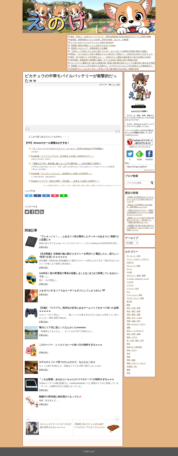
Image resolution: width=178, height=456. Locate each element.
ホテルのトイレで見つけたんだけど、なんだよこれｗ (67, 362)
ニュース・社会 (133, 288)
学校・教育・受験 (133, 314)
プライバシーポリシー (149, 170)
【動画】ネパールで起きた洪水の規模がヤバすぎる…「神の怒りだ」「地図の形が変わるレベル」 (140, 220)
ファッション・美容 (134, 295)
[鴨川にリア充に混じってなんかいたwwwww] (31, 332)
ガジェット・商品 (133, 266)
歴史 (128, 344)
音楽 (128, 373)
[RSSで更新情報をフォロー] (42, 212)
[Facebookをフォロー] (32, 212)
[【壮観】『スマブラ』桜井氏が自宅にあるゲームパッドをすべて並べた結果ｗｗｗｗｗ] (31, 313)
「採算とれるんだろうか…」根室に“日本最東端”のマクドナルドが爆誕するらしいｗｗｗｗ (140, 212)
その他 (129, 272)
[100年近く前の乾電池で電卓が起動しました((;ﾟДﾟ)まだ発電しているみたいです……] (31, 278)
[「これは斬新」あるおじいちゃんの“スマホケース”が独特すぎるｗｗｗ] (31, 384)
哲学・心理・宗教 (133, 308)
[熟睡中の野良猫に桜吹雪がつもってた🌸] (31, 401)
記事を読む (43, 247)
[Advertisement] (44, 52)
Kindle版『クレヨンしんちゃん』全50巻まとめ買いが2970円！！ (61, 173)
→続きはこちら (131, 135)
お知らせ (130, 262)
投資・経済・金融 (133, 334)
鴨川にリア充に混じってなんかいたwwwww (62, 327)
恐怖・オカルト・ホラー (136, 324)
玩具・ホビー (132, 350)
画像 (118, 85)
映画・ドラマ (132, 337)
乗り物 (129, 301)
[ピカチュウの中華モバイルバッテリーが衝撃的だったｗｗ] (46, 195)
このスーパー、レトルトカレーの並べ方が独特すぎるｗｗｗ (70, 344)
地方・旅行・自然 (133, 311)
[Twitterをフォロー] (27, 212)
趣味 (128, 370)
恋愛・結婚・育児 (133, 321)
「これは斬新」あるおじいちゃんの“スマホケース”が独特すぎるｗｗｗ (76, 379)
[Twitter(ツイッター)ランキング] (140, 145)
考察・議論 (131, 360)
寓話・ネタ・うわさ (134, 318)
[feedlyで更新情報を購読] (37, 212)
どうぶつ (130, 285)
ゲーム (113, 85)
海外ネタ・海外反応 (134, 347)
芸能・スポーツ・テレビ (136, 363)
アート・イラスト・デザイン (138, 259)
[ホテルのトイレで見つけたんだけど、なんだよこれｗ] (31, 367)
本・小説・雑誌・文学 (135, 340)
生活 (128, 353)
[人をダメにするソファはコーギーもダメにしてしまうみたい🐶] (31, 295)
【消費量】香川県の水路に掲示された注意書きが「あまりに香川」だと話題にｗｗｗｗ (140, 228)
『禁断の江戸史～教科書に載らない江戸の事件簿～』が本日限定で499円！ (66, 163)
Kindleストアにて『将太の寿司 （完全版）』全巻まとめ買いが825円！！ (65, 181)
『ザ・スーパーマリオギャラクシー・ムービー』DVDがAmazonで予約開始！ (67, 149)
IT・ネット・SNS (133, 256)
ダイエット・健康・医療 (136, 275)
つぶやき (130, 282)
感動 (128, 327)
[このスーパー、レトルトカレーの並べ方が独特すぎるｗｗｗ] (31, 350)
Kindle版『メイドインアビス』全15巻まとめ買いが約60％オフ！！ (62, 156)
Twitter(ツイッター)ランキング (139, 146)
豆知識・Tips (132, 366)
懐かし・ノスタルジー (135, 331)
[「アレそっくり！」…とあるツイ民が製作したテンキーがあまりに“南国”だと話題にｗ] (31, 241)
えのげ (91, 451)
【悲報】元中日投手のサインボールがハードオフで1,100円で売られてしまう (140, 199)
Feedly (139, 159)
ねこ (128, 292)
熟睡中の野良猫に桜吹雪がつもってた (59, 396)
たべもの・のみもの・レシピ (138, 279)
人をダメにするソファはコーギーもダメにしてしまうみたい (70, 290)
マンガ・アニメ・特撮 (135, 298)
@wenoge (140, 104)
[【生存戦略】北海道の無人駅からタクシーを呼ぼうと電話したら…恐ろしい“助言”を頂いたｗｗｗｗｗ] (31, 259)
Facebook (149, 159)
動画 (128, 305)
